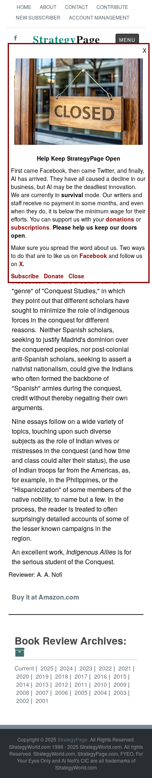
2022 (106, 668)
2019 (43, 676)
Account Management (99, 17)
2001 (42, 700)
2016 (101, 676)
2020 (23, 676)
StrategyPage (73, 739)
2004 (101, 692)
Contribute (112, 6)
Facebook (93, 255)
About (48, 6)
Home (24, 6)
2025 (48, 668)
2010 (101, 684)
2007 (43, 692)
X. (21, 264)
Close (76, 276)
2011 (82, 684)
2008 (23, 692)
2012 (62, 684)
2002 (23, 700)
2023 (86, 668)
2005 (82, 692)
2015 (120, 676)
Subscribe (25, 276)
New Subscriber (38, 17)
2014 (23, 684)
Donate (54, 276)
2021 (125, 668)
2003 (120, 692)
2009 (120, 684)
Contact (76, 6)
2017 (82, 676)
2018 (62, 676)
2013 (43, 684)
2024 (67, 668)
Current (24, 668)
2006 (62, 692)
